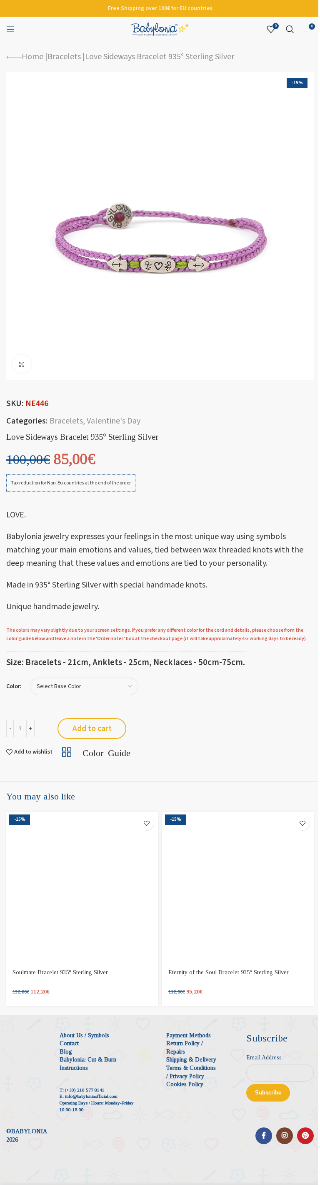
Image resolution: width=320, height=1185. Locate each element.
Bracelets (64, 57)
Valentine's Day (113, 421)
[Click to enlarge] (21, 364)
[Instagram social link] (284, 1135)
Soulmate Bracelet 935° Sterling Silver (60, 972)
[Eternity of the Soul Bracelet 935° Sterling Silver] (238, 887)
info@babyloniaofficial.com (91, 1096)
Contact (69, 1043)
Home (32, 57)
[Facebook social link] (263, 1135)
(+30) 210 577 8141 (85, 1089)
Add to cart (92, 728)
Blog (66, 1052)
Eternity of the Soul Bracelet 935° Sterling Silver (228, 972)
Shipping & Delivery (191, 1059)
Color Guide (106, 751)
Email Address (264, 1057)
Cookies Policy (184, 1084)
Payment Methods (188, 1035)
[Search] (290, 29)
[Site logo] (160, 29)
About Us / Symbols (84, 1035)
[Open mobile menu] (10, 29)
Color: (14, 687)
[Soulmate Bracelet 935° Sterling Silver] (82, 887)
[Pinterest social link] (305, 1135)
